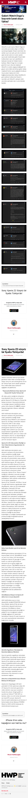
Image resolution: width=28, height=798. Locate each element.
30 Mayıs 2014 (19, 24)
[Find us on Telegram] (10, 794)
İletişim (8, 783)
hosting (8, 786)
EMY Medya (12, 780)
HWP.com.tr (4, 786)
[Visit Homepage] (14, 2)
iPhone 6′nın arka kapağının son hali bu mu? (13, 715)
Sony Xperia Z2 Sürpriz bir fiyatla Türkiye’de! (13, 285)
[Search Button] (25, 2)
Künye (3, 783)
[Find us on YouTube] (6, 794)
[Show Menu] (2, 2)
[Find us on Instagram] (8, 794)
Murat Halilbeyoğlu (8, 24)
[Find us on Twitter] (2, 794)
